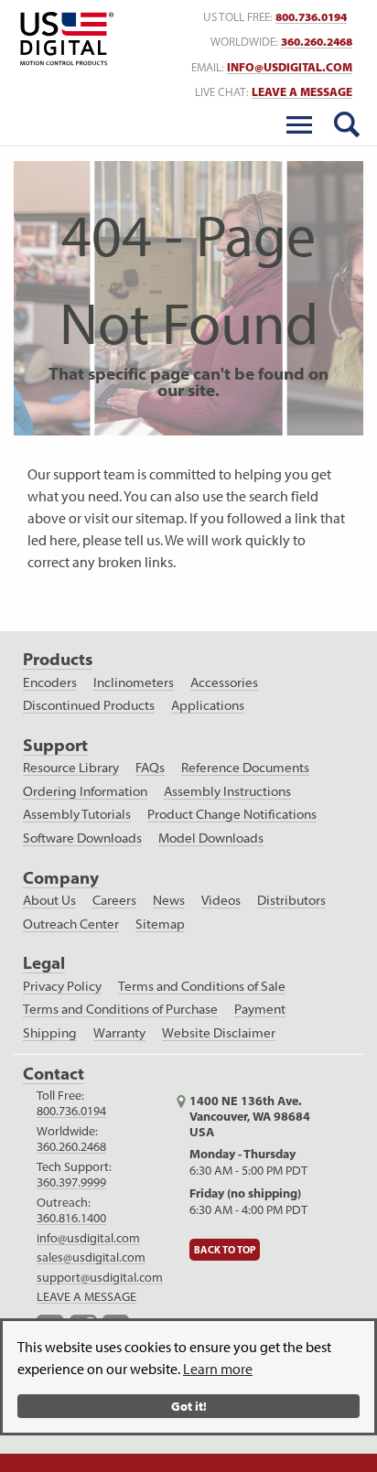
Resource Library (71, 767)
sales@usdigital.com (91, 1257)
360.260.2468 (316, 41)
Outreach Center (71, 924)
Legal (44, 962)
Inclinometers (133, 682)
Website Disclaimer (218, 1033)
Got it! (189, 1405)
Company (61, 877)
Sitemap (160, 924)
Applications (207, 705)
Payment (259, 1009)
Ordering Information (85, 791)
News (169, 900)
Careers (114, 900)
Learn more (218, 1368)
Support (55, 745)
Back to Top (224, 1249)
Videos (221, 900)
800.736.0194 (311, 17)
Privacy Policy (62, 986)
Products (57, 659)
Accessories (224, 682)
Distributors (291, 900)
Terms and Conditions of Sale (201, 986)
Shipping (50, 1033)
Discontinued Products (89, 705)
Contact (53, 1073)
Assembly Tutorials (77, 814)
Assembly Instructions (227, 791)
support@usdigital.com (100, 1277)
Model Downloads (211, 838)
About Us (49, 900)
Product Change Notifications (232, 814)
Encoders (50, 682)
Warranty (119, 1033)
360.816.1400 (71, 1217)
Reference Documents (245, 767)
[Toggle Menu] (299, 124)
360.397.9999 (71, 1182)
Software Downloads (82, 838)
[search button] (347, 124)
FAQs (150, 767)
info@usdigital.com (289, 67)
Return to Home (63, 39)
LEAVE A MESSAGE (302, 92)
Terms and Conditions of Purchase (120, 1009)
